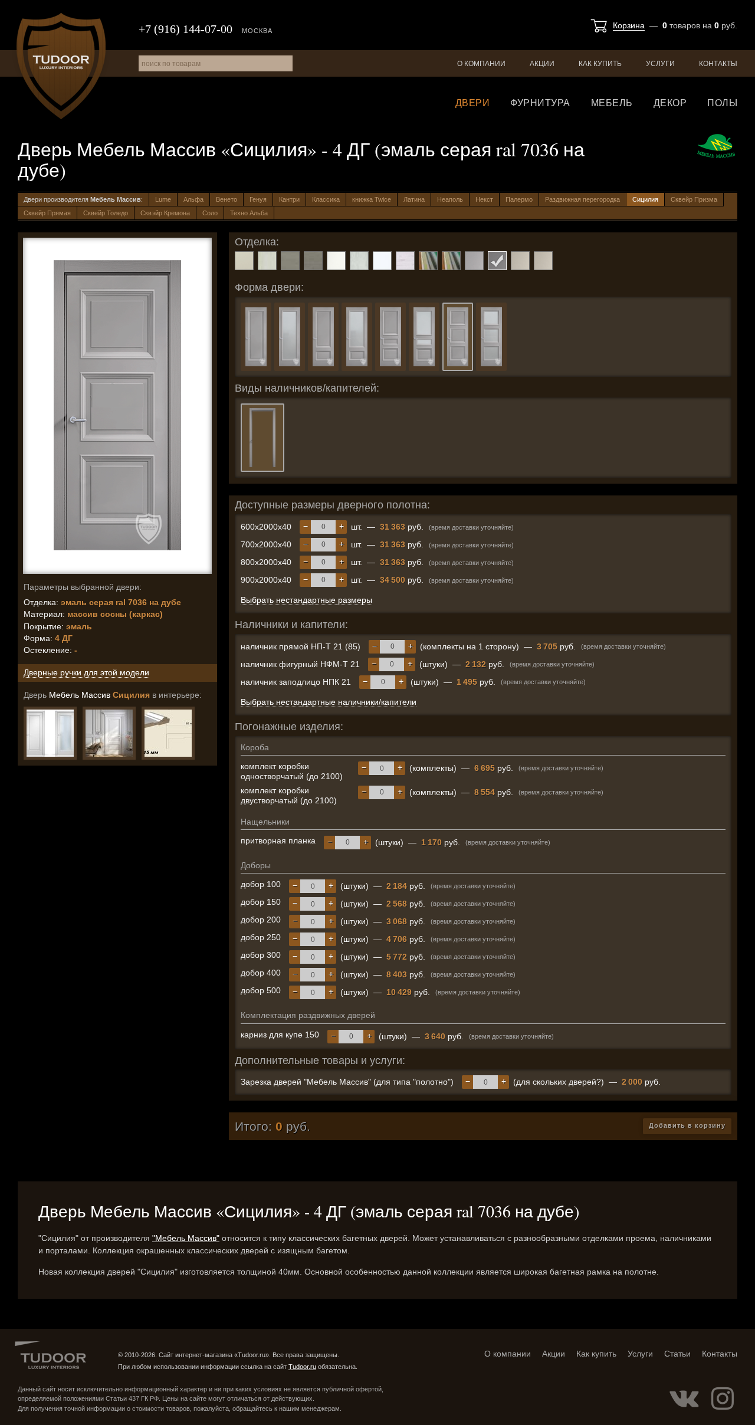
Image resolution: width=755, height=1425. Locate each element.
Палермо (519, 199)
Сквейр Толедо (105, 212)
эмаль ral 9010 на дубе (359, 260)
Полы (722, 103)
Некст (484, 199)
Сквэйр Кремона (165, 212)
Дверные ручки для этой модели (86, 672)
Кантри (289, 199)
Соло (210, 212)
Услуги (660, 64)
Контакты (718, 64)
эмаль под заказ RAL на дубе (451, 260)
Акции (542, 64)
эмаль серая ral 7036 (474, 260)
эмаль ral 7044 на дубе (313, 260)
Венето (226, 199)
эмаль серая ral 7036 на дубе (497, 260)
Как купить (600, 64)
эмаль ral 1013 (244, 260)
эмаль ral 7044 (290, 260)
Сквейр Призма (694, 199)
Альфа (193, 199)
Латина (414, 199)
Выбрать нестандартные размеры (306, 600)
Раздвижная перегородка (582, 199)
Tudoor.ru (61, 66)
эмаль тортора (520, 260)
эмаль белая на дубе (405, 260)
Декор (670, 103)
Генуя (258, 199)
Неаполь (450, 199)
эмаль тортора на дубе (543, 260)
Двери (472, 103)
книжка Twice (371, 199)
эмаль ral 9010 (336, 260)
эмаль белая (382, 260)
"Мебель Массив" (185, 1238)
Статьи (677, 1353)
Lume (163, 199)
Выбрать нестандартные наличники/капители (328, 702)
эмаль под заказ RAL (428, 260)
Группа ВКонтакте (684, 1398)
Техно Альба (249, 212)
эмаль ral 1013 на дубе (267, 260)
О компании (481, 64)
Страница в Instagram (722, 1398)
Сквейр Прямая (47, 212)
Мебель (612, 103)
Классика (326, 199)
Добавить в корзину (687, 1125)
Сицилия (645, 199)
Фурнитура (540, 103)
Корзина (629, 25)
